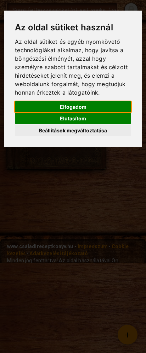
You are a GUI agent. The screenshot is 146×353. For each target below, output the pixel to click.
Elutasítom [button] (73, 118)
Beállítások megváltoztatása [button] (73, 130)
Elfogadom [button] (73, 107)
